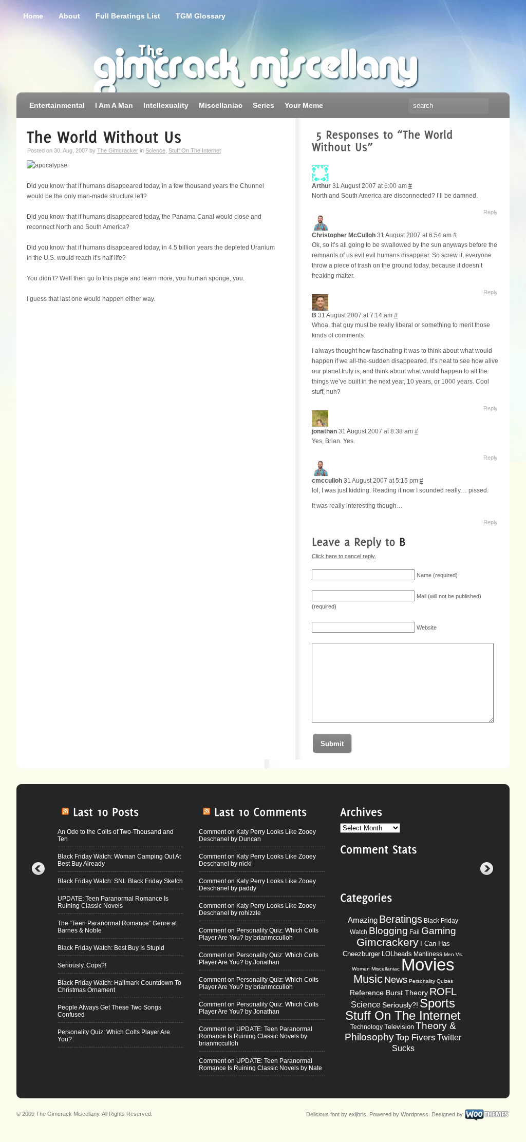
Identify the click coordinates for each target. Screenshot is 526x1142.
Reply (490, 212)
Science (155, 150)
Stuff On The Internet (194, 150)
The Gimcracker (117, 150)
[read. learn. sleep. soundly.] (144, 64)
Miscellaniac (220, 105)
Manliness (428, 954)
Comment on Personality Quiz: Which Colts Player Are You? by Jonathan (258, 958)
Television (399, 1027)
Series (263, 105)
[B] (402, 540)
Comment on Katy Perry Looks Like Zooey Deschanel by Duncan (257, 835)
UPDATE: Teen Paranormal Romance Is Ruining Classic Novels (113, 902)
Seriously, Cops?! (82, 965)
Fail (414, 932)
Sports (437, 1003)
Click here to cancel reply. (344, 556)
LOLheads (397, 954)
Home (33, 16)
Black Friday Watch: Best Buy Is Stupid (111, 947)
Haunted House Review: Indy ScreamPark (116, 1084)
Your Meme (304, 105)
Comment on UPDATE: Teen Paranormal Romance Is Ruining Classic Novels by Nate (260, 1064)
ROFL (443, 991)
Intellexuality (166, 105)
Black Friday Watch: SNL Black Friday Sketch (120, 881)
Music (368, 979)
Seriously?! (400, 1005)
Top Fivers (416, 1037)
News (395, 980)
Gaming (438, 930)
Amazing (363, 920)
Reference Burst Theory (389, 992)
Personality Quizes (431, 981)
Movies (428, 964)
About (69, 16)
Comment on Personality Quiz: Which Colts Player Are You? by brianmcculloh (258, 934)
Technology (366, 1027)
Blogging (388, 930)
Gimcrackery (387, 942)
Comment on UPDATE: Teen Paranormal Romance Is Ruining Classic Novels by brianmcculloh (255, 1036)
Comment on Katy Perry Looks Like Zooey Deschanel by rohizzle (257, 909)
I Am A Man (114, 105)
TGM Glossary (201, 16)
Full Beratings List (128, 16)
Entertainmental (57, 105)
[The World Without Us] (104, 135)
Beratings (400, 919)
